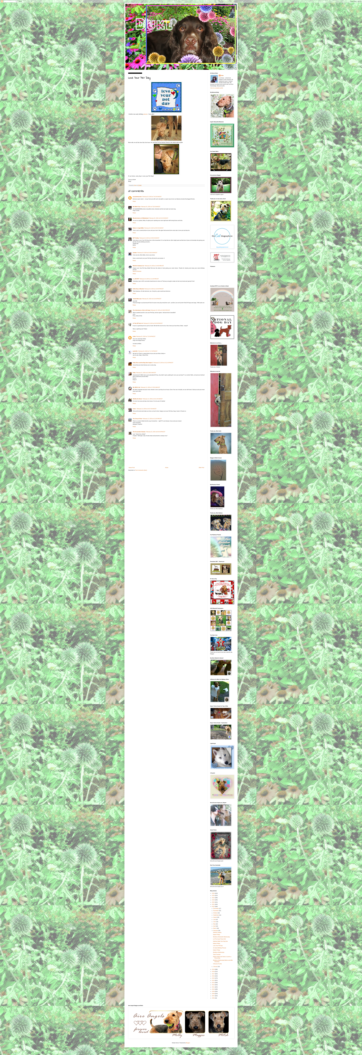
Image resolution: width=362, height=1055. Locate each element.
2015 (213, 978)
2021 (213, 904)
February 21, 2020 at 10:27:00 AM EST (146, 408)
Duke (222, 75)
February (215, 930)
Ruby (134, 372)
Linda (134, 336)
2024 (213, 897)
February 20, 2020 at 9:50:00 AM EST (153, 228)
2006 (213, 998)
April (214, 926)
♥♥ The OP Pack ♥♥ (138, 323)
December (216, 908)
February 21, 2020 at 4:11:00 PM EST (152, 418)
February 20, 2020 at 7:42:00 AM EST (151, 196)
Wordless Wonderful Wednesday (221, 937)
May (214, 924)
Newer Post (132, 467)
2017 (213, 973)
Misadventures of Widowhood (140, 218)
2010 (213, 989)
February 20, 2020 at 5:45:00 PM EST (153, 323)
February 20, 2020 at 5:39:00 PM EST (160, 310)
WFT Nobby (136, 238)
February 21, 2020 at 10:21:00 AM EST (153, 399)
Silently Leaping (217, 932)
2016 (213, 976)
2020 (213, 906)
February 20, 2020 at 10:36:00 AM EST (147, 252)
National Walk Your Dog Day (220, 941)
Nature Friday (216, 934)
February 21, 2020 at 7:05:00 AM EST (150, 387)
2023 (213, 900)
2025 (213, 895)
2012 (213, 984)
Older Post (201, 467)
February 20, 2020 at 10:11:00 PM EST (163, 362)
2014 (213, 980)
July (214, 919)
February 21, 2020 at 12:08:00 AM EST (146, 372)
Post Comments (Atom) (141, 470)
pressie (145, 114)
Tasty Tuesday (216, 954)
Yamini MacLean (137, 298)
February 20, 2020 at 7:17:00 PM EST (147, 351)
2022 (213, 902)
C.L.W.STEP (136, 279)
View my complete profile (216, 88)
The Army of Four (137, 418)
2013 (213, 982)
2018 (213, 971)
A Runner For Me (217, 963)
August (215, 917)
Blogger (188, 1042)
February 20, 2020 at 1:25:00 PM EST (154, 289)
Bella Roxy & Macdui (138, 289)
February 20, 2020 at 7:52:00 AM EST (150, 206)
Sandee (135, 252)
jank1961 (135, 351)
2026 (213, 893)
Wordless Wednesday (218, 952)
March (215, 928)
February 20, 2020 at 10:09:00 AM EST (149, 238)
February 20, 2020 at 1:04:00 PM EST (154, 265)
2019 (213, 969)
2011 (213, 987)
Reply (134, 201)
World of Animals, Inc (138, 265)
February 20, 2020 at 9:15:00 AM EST (158, 218)
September (216, 915)
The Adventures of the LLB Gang (141, 310)
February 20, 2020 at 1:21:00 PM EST (149, 279)
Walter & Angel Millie (138, 228)
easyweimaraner (137, 196)
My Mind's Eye (136, 206)
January (215, 966)
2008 (213, 993)
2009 (213, 991)
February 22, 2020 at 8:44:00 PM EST (155, 431)
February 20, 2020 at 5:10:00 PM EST (151, 298)
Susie (134, 408)
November (216, 910)
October (215, 913)
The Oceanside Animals (139, 431)
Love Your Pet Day (218, 945)
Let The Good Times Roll (219, 939)
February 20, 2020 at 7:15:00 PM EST (145, 336)
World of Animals (137, 271)
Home (166, 467)
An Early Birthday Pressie (219, 948)
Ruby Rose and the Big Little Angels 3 (143, 362)
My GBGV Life (136, 387)
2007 (213, 995)
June (214, 921)
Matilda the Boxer (137, 399)
